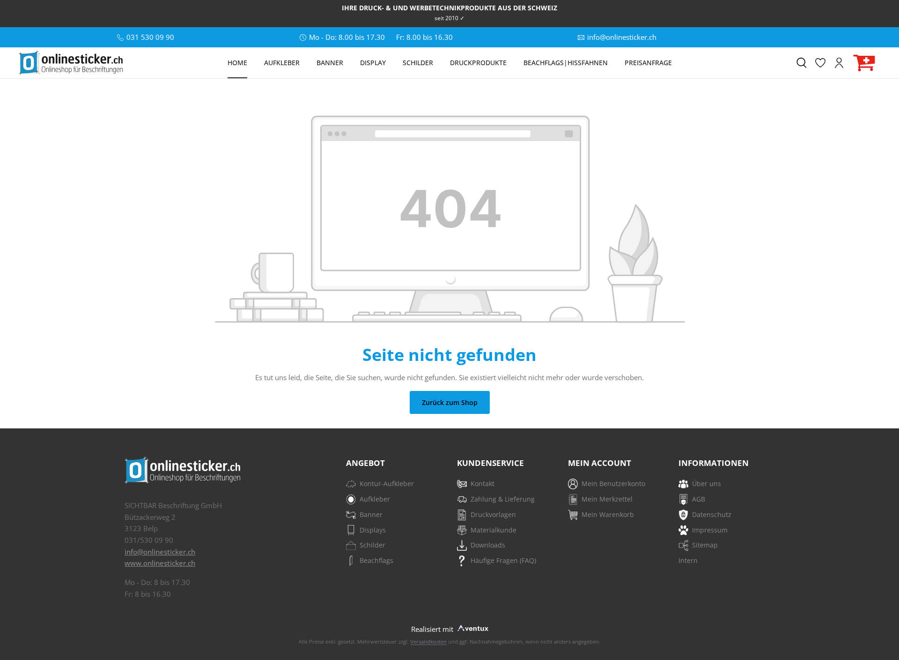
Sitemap (705, 544)
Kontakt (482, 483)
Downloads (488, 544)
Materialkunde (493, 529)
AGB (698, 499)
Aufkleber (375, 499)
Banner (371, 514)
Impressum (710, 529)
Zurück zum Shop (450, 402)
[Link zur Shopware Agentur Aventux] (472, 627)
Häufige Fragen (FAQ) (503, 560)
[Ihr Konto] (839, 62)
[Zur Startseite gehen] (71, 63)
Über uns (706, 483)
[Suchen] (801, 62)
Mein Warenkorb (608, 514)
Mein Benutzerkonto (613, 483)
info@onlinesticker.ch (160, 551)
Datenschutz (711, 514)
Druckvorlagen (493, 514)
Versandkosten (428, 641)
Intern (688, 560)
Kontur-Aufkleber (387, 483)
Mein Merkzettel (607, 499)
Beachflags (376, 560)
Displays (373, 529)
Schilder (372, 544)
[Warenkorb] (864, 63)
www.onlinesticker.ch (160, 563)
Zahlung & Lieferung (503, 499)
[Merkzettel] (820, 62)
